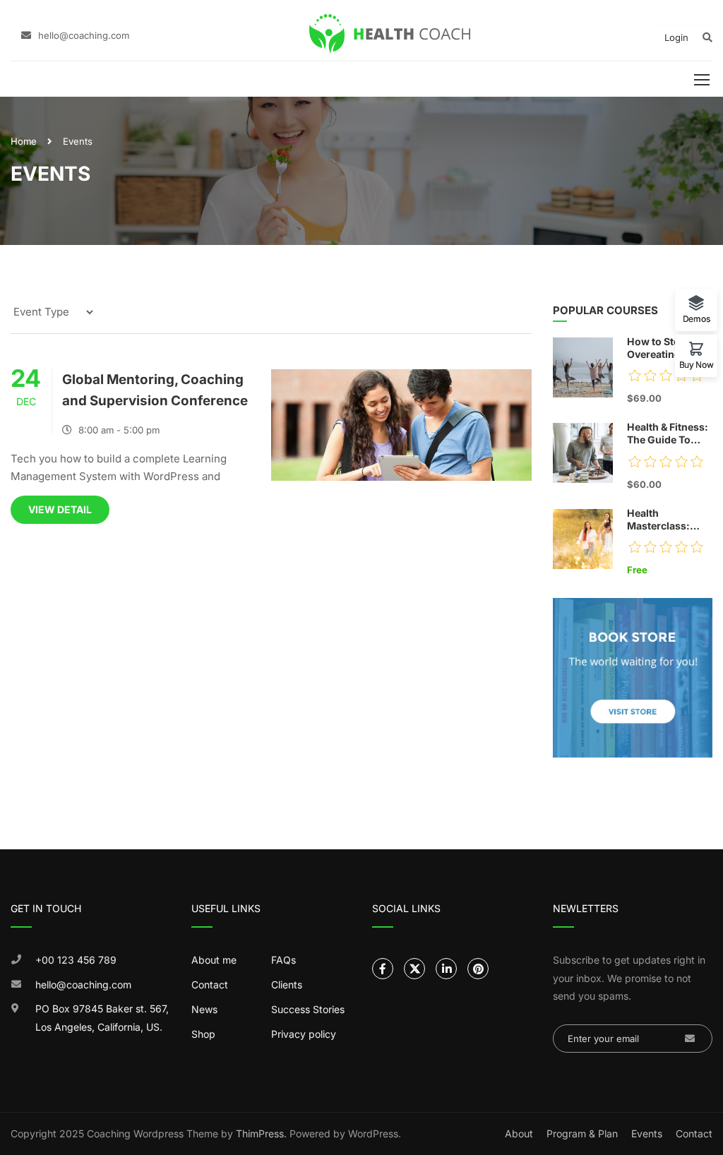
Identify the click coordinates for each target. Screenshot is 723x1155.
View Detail (60, 509)
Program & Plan (582, 1133)
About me (214, 960)
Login (676, 37)
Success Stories (308, 1009)
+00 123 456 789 (75, 960)
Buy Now (696, 364)
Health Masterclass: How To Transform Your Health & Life (665, 520)
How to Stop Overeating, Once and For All (669, 348)
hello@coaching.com (83, 35)
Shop (203, 1034)
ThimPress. (261, 1133)
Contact (209, 985)
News (204, 1009)
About (519, 1133)
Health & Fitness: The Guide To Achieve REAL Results (667, 434)
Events (646, 1133)
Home (24, 141)
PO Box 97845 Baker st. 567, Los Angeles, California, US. (102, 1018)
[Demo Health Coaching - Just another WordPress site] (389, 34)
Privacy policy (303, 1034)
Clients (286, 985)
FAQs (283, 960)
